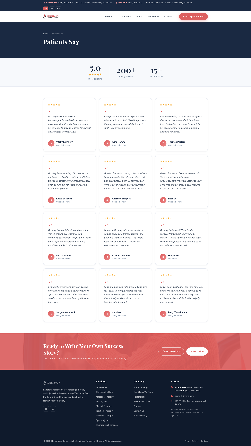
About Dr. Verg (141, 387)
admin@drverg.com (184, 396)
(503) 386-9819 (135, 2)
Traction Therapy (104, 411)
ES (58, 8)
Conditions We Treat (143, 392)
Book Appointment (193, 16)
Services (109, 16)
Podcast (137, 406)
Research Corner (142, 401)
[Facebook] (46, 409)
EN (46, 8)
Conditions (125, 16)
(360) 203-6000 (65, 2)
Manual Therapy (104, 406)
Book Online (197, 351)
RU (52, 8)
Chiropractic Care (104, 392)
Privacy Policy (140, 415)
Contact (168, 16)
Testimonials (152, 16)
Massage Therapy (105, 397)
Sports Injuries (103, 420)
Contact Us (139, 411)
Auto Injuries (102, 401)
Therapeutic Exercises (107, 425)
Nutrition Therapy (104, 415)
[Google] (53, 409)
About (139, 16)
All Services (101, 387)
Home (46, 33)
